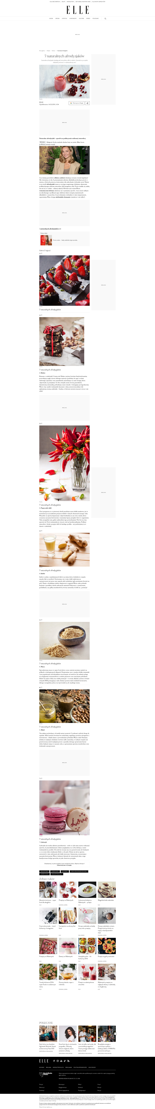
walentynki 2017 (57, 874)
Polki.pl (79, 1084)
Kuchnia (64, 871)
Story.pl (99, 1090)
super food (44, 874)
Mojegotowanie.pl (62, 1087)
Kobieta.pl (80, 1087)
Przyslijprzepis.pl (81, 1090)
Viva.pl (98, 1084)
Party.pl (41, 1084)
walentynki (44, 871)
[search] (105, 18)
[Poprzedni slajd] (39, 1034)
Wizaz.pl (99, 1087)
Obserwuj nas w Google (77, 103)
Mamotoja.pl (61, 1084)
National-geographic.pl (64, 1090)
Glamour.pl (41, 1087)
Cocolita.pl (41, 1090)
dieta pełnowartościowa (79, 871)
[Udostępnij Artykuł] (87, 103)
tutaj (51, 1107)
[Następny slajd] (115, 1034)
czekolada (55, 871)
